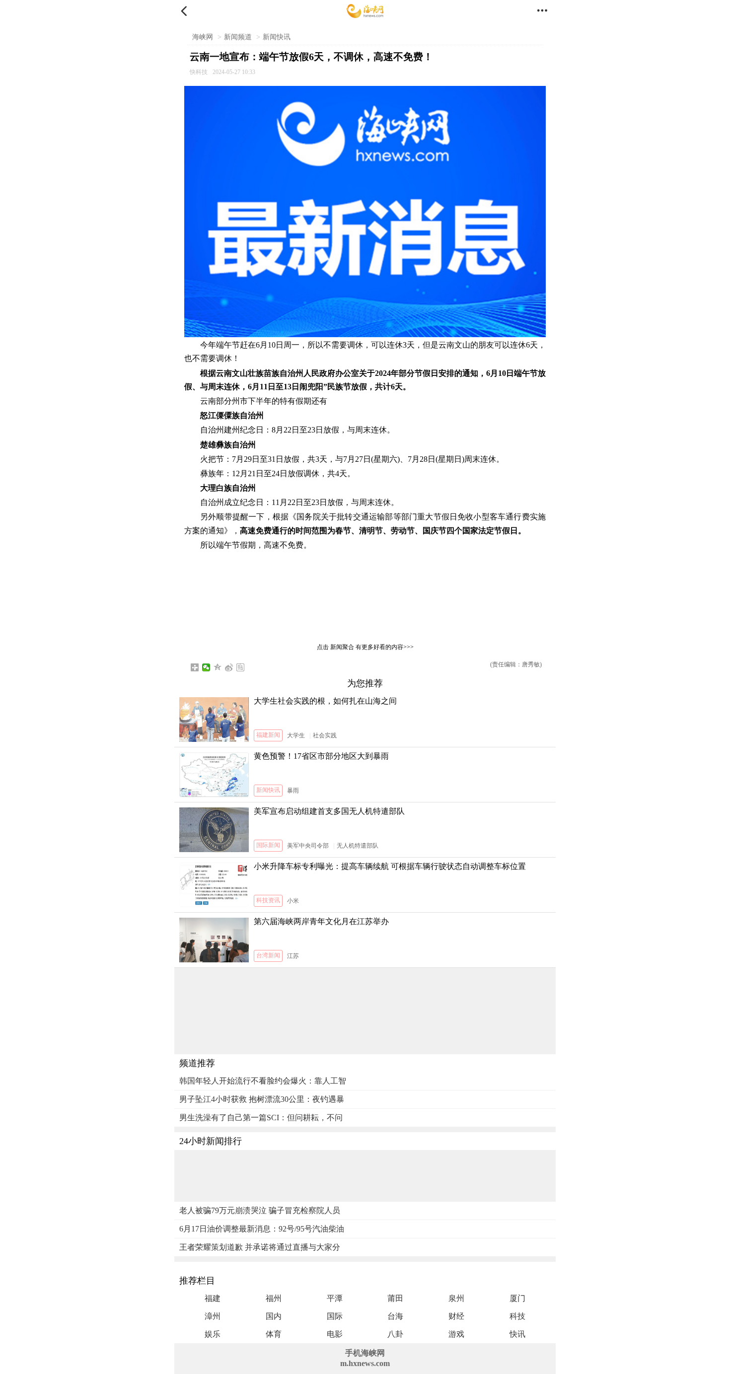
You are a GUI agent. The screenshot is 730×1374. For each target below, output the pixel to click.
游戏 (456, 1334)
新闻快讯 (277, 37)
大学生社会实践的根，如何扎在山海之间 (325, 701)
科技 (517, 1316)
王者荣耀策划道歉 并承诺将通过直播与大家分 (259, 1247)
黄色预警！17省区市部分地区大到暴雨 (321, 756)
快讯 (517, 1334)
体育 (274, 1334)
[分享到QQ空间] (218, 667)
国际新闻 (268, 845)
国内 (274, 1316)
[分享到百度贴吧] (240, 667)
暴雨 (293, 790)
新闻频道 (238, 37)
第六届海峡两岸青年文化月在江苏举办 (321, 921)
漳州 (212, 1316)
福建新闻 (268, 734)
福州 (274, 1298)
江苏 (293, 955)
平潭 (335, 1298)
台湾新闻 (268, 955)
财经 (456, 1316)
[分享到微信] (206, 667)
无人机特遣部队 (357, 845)
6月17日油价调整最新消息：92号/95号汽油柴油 (261, 1229)
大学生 (296, 735)
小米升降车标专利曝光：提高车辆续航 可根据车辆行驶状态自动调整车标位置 (390, 866)
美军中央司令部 (308, 845)
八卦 (395, 1334)
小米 (293, 900)
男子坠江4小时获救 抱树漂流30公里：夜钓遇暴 (261, 1099)
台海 (395, 1316)
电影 (335, 1334)
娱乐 (212, 1334)
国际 (335, 1316)
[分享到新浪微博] (229, 667)
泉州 (456, 1298)
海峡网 (202, 37)
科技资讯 (268, 900)
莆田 (395, 1298)
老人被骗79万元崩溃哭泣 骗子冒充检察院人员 (259, 1210)
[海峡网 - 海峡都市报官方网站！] (365, 11)
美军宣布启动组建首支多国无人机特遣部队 (329, 811)
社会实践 (325, 735)
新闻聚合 (342, 647)
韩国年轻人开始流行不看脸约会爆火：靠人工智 (262, 1081)
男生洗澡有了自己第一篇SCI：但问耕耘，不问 (261, 1117)
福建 (212, 1298)
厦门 (517, 1298)
